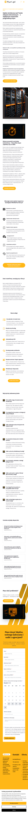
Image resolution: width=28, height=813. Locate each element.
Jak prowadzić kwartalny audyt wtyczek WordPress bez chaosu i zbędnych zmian (13, 576)
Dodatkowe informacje (9, 717)
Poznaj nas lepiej (14, 380)
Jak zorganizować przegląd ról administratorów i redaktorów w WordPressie (11, 557)
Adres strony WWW (8, 675)
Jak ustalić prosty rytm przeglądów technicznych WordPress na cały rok (12, 547)
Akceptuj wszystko (14, 803)
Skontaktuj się (8, 600)
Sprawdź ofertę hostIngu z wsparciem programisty (14, 265)
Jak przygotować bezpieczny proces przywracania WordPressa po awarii (12, 567)
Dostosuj (14, 806)
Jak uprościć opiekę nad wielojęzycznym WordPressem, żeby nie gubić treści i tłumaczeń (13, 527)
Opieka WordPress (8, 530)
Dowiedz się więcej (9, 188)
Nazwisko (6, 657)
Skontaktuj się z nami (10, 81)
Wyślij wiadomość (9, 738)
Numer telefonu (7, 669)
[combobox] (5, 671)
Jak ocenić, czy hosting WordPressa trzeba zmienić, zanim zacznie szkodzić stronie (13, 538)
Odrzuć (14, 810)
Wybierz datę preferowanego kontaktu (13, 680)
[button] (8, 703)
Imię (5, 651)
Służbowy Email (7, 663)
